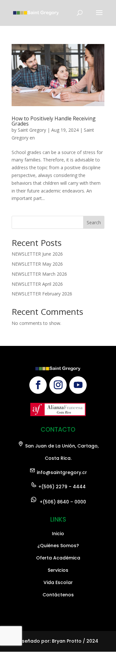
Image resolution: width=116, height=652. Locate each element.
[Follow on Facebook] (38, 385)
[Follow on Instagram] (58, 385)
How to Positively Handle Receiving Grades (54, 121)
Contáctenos (58, 594)
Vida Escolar (58, 582)
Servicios (58, 570)
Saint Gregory (32, 130)
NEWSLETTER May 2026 (37, 264)
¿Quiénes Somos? (58, 545)
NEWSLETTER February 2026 (42, 294)
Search (94, 222)
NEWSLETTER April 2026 (37, 284)
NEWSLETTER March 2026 (39, 274)
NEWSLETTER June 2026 (37, 254)
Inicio (58, 533)
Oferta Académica (58, 558)
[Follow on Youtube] (78, 385)
